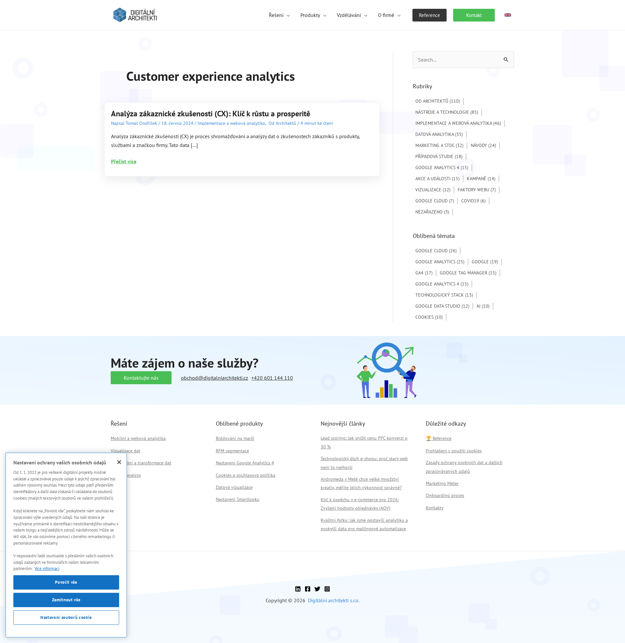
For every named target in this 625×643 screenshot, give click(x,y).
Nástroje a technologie (446, 112)
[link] (508, 15)
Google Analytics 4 (441, 167)
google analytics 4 (441, 284)
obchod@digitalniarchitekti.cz (214, 377)
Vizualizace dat (125, 451)
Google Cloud (434, 201)
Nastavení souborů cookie (66, 617)
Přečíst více (123, 162)
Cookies (429, 317)
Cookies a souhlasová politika (245, 475)
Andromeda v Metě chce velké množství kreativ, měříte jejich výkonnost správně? (361, 483)
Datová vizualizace (234, 487)
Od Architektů (282, 123)
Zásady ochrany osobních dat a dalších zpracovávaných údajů (464, 467)
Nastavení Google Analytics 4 (245, 463)
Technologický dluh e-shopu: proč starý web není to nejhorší (364, 463)
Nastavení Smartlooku (237, 499)
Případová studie (439, 156)
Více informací (47, 568)
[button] (287, 15)
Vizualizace (433, 190)
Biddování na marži (235, 438)
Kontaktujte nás (141, 377)
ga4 (424, 273)
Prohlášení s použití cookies (454, 451)
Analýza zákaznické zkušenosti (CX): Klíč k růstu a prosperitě (210, 114)
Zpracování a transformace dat (141, 463)
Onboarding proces (445, 495)
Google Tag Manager (468, 273)
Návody (483, 145)
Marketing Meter (442, 483)
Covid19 (473, 201)
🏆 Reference (438, 438)
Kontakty (435, 508)
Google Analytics (440, 262)
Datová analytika (439, 134)
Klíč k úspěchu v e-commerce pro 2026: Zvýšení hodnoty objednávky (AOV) (360, 504)
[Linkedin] (298, 589)
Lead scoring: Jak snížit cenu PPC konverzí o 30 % (364, 442)
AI (483, 306)
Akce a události (437, 179)
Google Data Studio (442, 306)
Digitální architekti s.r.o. (333, 600)
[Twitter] (317, 589)
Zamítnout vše (66, 600)
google (485, 262)
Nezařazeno (432, 212)
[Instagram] (327, 589)
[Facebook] (308, 589)
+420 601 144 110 (272, 377)
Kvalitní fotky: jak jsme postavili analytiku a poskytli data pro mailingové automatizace (364, 524)
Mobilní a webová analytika (138, 438)
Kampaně (481, 179)
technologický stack (444, 295)
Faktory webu (477, 190)
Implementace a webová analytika (231, 123)
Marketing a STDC (439, 145)
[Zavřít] (119, 462)
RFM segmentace (232, 451)
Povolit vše (66, 582)
